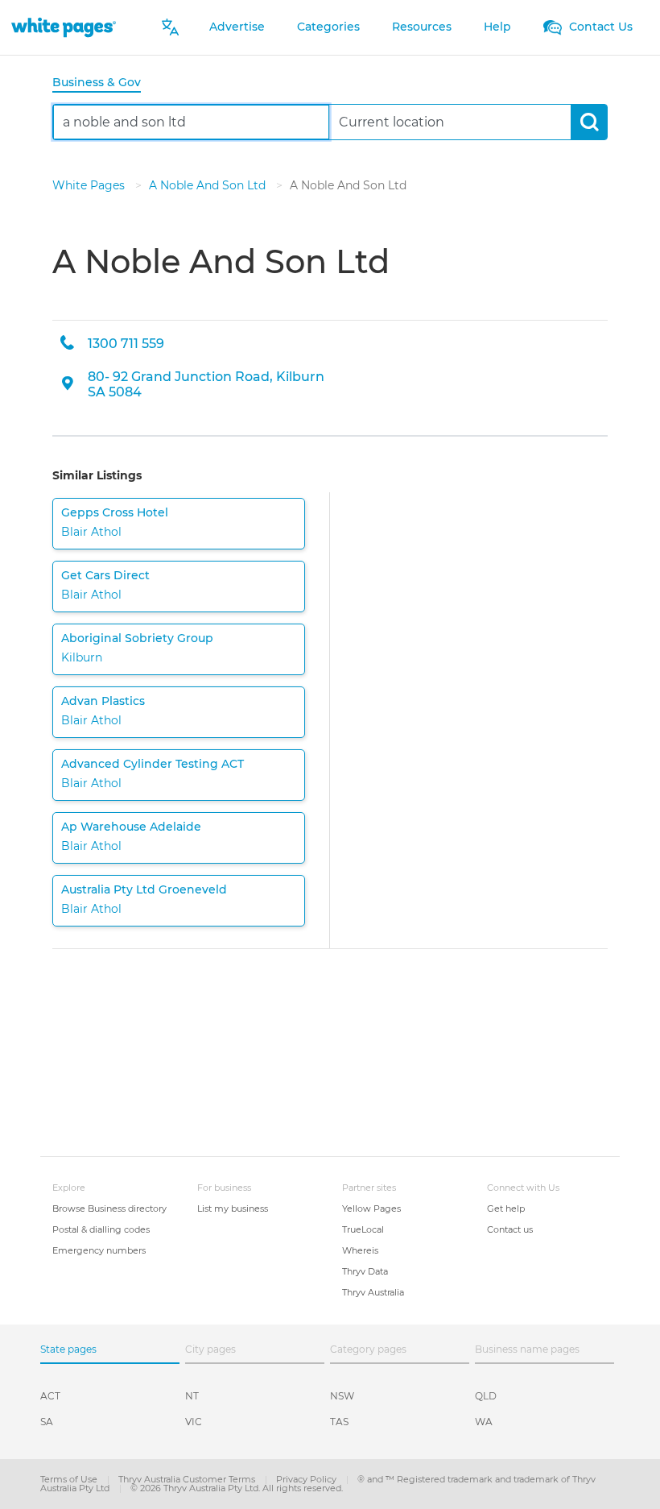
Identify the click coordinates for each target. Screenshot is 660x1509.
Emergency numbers (99, 1250)
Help (497, 26)
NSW (342, 1396)
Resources (422, 26)
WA (484, 1422)
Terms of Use (70, 1479)
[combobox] (191, 122)
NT (192, 1396)
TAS (339, 1422)
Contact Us (599, 26)
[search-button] (589, 122)
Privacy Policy (307, 1479)
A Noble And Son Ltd (209, 185)
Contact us (510, 1229)
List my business (232, 1208)
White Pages (90, 185)
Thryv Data (365, 1271)
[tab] (103, 83)
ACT (50, 1396)
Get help (506, 1208)
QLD (486, 1396)
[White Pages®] (63, 27)
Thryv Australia (373, 1292)
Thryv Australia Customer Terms (188, 1479)
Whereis (360, 1250)
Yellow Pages (371, 1208)
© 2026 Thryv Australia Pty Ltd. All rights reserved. (236, 1488)
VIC (193, 1422)
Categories (328, 26)
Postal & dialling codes (101, 1229)
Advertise (237, 26)
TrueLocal (363, 1229)
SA (46, 1422)
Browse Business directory (109, 1208)
